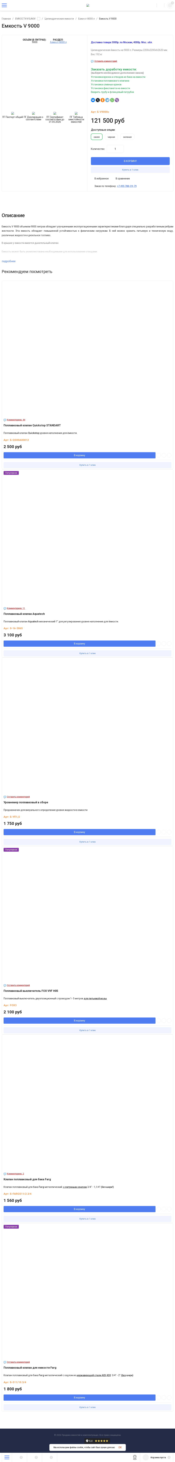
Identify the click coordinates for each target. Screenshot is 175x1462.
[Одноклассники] (102, 100)
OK (120, 1447)
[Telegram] (107, 100)
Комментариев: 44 (16, 420)
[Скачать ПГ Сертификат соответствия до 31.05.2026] (55, 113)
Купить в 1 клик (130, 169)
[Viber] (117, 100)
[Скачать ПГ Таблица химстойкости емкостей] (76, 113)
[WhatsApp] (112, 100)
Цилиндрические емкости (59, 18)
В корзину (79, 455)
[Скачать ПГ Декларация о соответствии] (33, 113)
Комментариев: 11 (16, 608)
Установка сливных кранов (106, 84)
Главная (6, 18)
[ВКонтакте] (93, 100)
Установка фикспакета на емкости (110, 88)
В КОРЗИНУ (130, 161)
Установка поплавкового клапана (110, 81)
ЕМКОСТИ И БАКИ (25, 18)
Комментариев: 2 (15, 1174)
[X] (98, 100)
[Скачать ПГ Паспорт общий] (12, 113)
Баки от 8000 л (86, 18)
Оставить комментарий (105, 61)
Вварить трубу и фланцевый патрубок (112, 92)
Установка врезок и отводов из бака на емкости (118, 77)
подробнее (9, 261)
